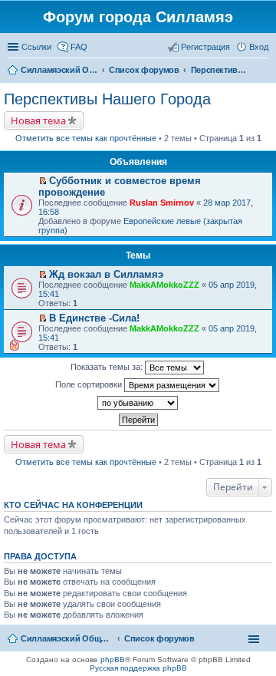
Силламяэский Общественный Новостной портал (67, 638)
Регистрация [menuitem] (205, 46)
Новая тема (38, 120)
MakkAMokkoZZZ (164, 284)
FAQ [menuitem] (79, 46)
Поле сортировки (89, 384)
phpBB (112, 659)
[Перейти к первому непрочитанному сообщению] (42, 181)
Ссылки (36, 46)
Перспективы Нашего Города (107, 99)
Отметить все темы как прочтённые (85, 138)
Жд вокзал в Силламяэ (106, 274)
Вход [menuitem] (258, 46)
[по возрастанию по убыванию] (138, 403)
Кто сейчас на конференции (73, 504)
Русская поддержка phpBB (138, 668)
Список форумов (159, 638)
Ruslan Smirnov (162, 202)
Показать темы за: (108, 366)
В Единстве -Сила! (94, 318)
